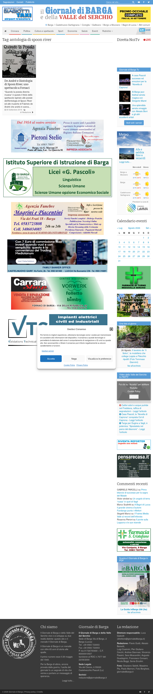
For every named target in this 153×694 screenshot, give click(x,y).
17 (119, 251)
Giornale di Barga (16, 691)
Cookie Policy (69, 365)
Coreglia (86, 24)
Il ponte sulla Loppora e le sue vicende (132, 521)
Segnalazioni (8, 2)
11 (124, 246)
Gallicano (96, 24)
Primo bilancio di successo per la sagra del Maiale (132, 492)
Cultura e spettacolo (44, 30)
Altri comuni (144, 24)
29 (143, 256)
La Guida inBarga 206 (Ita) (134, 609)
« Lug (119, 227)
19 (129, 251)
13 (134, 246)
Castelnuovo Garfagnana (67, 24)
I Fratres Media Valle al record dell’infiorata (133, 515)
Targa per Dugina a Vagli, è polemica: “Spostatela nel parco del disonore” (133, 426)
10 (119, 246)
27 (134, 256)
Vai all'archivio (134, 365)
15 (143, 246)
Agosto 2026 (134, 227)
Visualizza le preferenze (99, 358)
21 (138, 251)
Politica (26, 30)
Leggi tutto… (125, 161)
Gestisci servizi (48, 351)
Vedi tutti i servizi (134, 122)
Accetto (133, 396)
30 (148, 256)
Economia (72, 30)
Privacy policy (30, 691)
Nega (74, 358)
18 (124, 251)
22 (143, 251)
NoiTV (145, 31)
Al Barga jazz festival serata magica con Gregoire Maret (139, 96)
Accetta (51, 358)
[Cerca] (133, 2)
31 (119, 260)
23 (148, 251)
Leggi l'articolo (140, 411)
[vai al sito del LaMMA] (137, 207)
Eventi (95, 30)
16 (148, 246)
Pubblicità (30, 2)
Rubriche (106, 30)
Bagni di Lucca (129, 24)
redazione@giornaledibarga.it (93, 677)
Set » (148, 227)
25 (124, 256)
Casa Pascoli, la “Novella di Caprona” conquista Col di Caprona (133, 417)
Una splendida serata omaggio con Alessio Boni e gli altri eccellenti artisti (133, 111)
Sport (60, 30)
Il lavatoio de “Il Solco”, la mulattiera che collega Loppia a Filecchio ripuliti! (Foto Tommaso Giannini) (134, 356)
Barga (50, 24)
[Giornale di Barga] (76, 13)
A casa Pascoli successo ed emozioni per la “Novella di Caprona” (132, 81)
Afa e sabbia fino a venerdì (140, 154)
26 (129, 256)
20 (134, 251)
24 (119, 256)
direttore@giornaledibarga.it (131, 638)
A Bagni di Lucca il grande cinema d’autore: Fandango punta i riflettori (133, 507)
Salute (85, 30)
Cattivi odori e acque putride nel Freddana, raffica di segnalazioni (133, 408)
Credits (40, 691)
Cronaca (15, 30)
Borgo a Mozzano (111, 24)
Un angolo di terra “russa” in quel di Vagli (133, 500)
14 (138, 246)
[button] (111, 329)
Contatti (20, 2)
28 (138, 256)
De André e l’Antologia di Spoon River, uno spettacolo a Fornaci (18, 84)
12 (129, 246)
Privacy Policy (82, 365)
